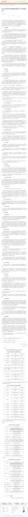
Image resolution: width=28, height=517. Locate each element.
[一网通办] (5, 1)
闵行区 (14, 5)
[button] (4, 503)
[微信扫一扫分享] (4, 495)
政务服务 (14, 3)
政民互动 (21, 3)
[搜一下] (16, 1)
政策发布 (10, 3)
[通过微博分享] (5, 495)
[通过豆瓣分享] (8, 495)
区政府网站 (10, 503)
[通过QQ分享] (7, 495)
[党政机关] (4, 508)
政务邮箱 (12, 512)
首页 (3, 3)
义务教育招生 (11, 5)
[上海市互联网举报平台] (4, 511)
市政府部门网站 (4, 503)
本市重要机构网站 (17, 503)
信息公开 (17, 3)
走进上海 (24, 3)
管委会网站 (22, 503)
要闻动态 (7, 3)
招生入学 (7, 5)
